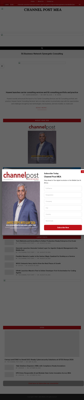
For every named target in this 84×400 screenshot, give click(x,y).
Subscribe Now (63, 228)
